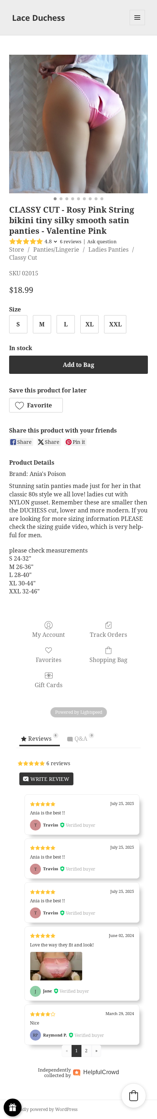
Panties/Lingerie (56, 249)
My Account (48, 634)
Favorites (48, 659)
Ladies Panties (108, 249)
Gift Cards (48, 685)
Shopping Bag (108, 659)
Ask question (101, 241)
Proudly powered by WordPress (44, 1109)
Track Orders (108, 634)
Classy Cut (23, 257)
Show (13, 1107)
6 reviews (70, 241)
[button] (36, 405)
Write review (49, 778)
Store (16, 249)
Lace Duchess (38, 17)
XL (89, 324)
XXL (115, 324)
